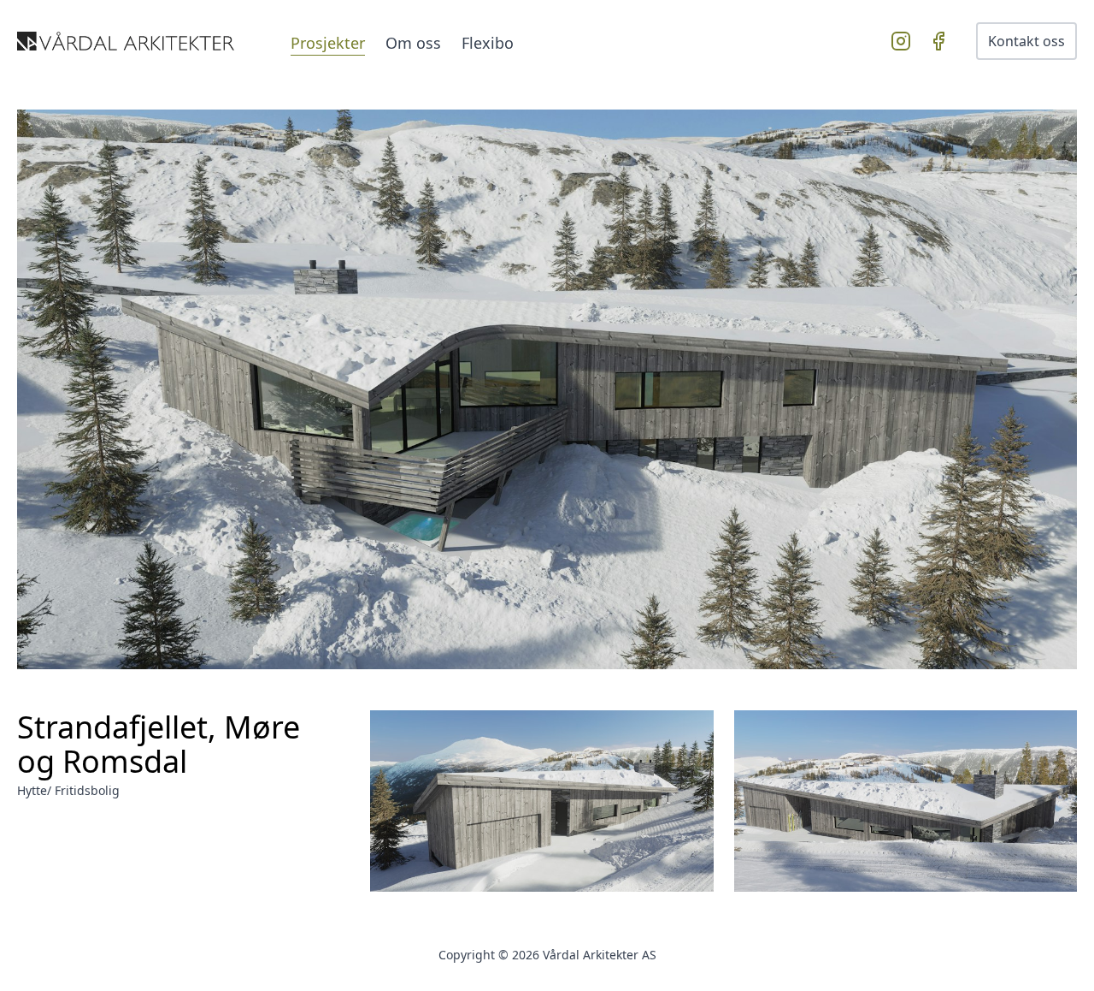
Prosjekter (328, 43)
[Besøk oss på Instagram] (904, 41)
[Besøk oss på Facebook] (942, 41)
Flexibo (488, 43)
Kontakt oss (1026, 41)
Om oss (413, 43)
